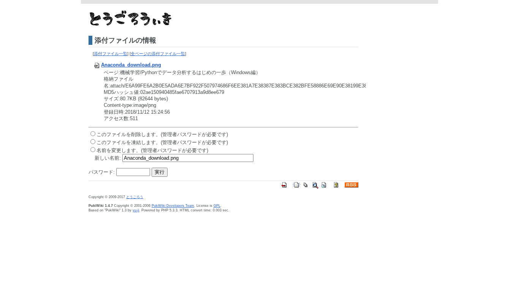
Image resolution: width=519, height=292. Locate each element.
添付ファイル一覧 (110, 53)
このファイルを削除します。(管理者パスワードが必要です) (162, 134)
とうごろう (134, 197)
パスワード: (102, 172)
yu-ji (136, 210)
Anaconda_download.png (131, 65)
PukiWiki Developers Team (173, 206)
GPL (217, 206)
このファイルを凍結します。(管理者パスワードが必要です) (162, 142)
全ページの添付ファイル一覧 (158, 53)
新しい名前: (108, 158)
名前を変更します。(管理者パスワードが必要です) (152, 150)
